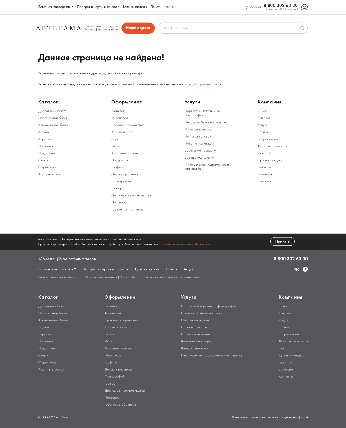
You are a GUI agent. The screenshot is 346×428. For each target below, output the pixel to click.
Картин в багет (122, 132)
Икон (115, 146)
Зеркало (44, 139)
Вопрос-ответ (268, 139)
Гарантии (265, 167)
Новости (264, 153)
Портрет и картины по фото (98, 7)
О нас (262, 111)
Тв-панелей (119, 118)
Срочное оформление (128, 125)
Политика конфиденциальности (57, 277)
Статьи (263, 132)
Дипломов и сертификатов (131, 195)
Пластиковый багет (52, 118)
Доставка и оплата (272, 146)
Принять (282, 241)
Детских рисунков (125, 174)
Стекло (43, 160)
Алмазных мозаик (124, 153)
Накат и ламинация (199, 143)
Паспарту (45, 146)
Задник (43, 132)
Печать (155, 7)
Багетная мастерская (54, 7)
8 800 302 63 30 (281, 6)
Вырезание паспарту (200, 150)
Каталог (264, 118)
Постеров (118, 202)
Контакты (265, 181)
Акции (169, 7)
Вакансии (265, 174)
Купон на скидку (270, 160)
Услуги (262, 125)
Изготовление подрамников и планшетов (212, 355)
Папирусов (119, 160)
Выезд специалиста (199, 157)
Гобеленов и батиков (127, 209)
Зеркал (116, 139)
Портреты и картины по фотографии (208, 306)
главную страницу (197, 84)
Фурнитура (47, 167)
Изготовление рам (198, 129)
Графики (117, 167)
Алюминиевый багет (53, 125)
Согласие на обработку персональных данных (172, 277)
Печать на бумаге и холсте (205, 122)
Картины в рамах (51, 174)
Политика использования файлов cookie (185, 244)
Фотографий (121, 181)
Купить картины (135, 7)
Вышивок (118, 111)
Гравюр (116, 188)
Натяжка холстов (198, 136)
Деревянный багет (52, 111)
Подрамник (47, 153)
